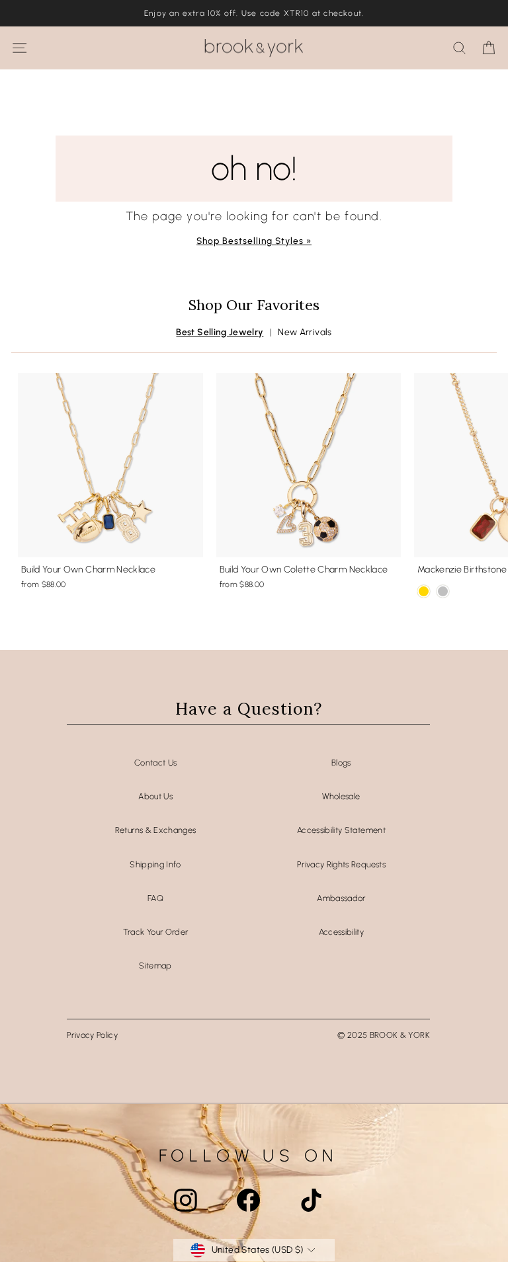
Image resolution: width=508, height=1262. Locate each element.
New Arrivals (304, 332)
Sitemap (155, 965)
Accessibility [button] (341, 932)
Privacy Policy (92, 1035)
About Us (155, 796)
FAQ (155, 898)
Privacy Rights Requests (341, 864)
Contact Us (155, 763)
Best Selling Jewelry (219, 332)
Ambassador (341, 898)
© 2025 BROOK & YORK (383, 1035)
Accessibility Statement (341, 830)
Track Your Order (156, 932)
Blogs (341, 763)
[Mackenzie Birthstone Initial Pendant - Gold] (423, 591)
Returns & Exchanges (155, 830)
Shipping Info (155, 864)
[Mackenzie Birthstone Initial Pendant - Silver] (443, 591)
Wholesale (341, 796)
